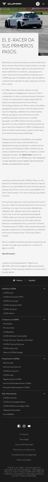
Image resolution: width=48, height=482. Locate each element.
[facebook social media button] (18, 426)
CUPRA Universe (10, 398)
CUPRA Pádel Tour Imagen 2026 (16, 406)
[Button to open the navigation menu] (43, 3)
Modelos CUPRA (9, 289)
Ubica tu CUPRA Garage (13, 352)
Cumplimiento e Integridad (24, 455)
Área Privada (8, 363)
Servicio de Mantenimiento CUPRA (17, 383)
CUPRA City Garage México (14, 402)
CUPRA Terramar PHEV (12, 305)
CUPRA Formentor (10, 301)
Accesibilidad (8, 414)
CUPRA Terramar (10, 309)
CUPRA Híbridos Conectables (15, 336)
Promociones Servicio (12, 367)
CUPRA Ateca (8, 313)
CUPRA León (8, 293)
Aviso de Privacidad (24, 444)
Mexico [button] (20, 280)
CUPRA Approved (10, 348)
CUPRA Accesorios (11, 371)
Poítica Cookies (24, 460)
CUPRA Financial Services (13, 344)
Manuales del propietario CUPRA (16, 387)
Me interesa (7, 324)
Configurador (8, 332)
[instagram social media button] (24, 426)
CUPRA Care (8, 375)
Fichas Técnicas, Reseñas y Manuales (18, 340)
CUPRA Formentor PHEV (13, 297)
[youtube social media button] (29, 426)
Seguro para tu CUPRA (12, 379)
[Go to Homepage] (11, 4)
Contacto (24, 434)
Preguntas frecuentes (11, 410)
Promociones (8, 328)
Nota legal (24, 439)
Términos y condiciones (24, 449)
